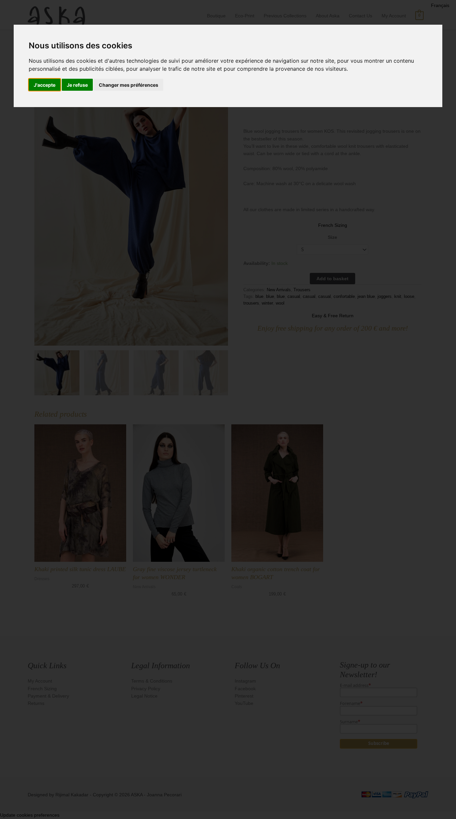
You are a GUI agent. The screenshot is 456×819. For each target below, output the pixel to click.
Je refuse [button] (77, 85)
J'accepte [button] (44, 85)
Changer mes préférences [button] (128, 85)
